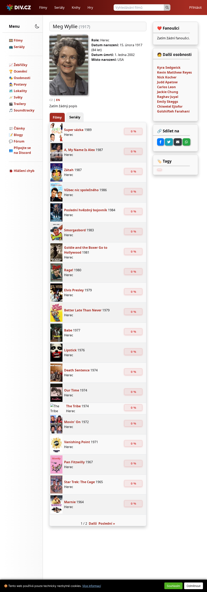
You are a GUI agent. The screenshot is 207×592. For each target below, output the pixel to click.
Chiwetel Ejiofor (170, 106)
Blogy (18, 135)
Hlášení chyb (24, 170)
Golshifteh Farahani (173, 111)
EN (58, 100)
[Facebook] (160, 142)
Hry (90, 7)
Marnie (70, 502)
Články (19, 128)
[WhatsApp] (186, 142)
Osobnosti (22, 78)
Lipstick (70, 350)
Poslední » (106, 523)
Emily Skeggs (167, 101)
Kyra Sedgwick (169, 67)
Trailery (20, 104)
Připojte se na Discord (22, 150)
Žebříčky (20, 65)
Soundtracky (24, 110)
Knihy (76, 7)
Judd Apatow (167, 82)
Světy (18, 97)
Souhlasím (173, 586)
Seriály (59, 7)
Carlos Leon (166, 87)
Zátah (69, 170)
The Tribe (73, 406)
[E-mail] (178, 142)
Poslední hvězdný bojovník (85, 210)
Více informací (91, 586)
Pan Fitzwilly (74, 462)
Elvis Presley (74, 290)
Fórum (19, 141)
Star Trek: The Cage (79, 482)
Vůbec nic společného (81, 190)
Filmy (43, 7)
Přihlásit (195, 7)
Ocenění (20, 71)
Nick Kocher (166, 77)
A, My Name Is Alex (79, 150)
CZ (51, 100)
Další (93, 523)
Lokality (20, 91)
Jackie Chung (167, 92)
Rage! (68, 270)
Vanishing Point (77, 442)
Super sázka (73, 130)
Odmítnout (194, 586)
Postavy (20, 84)
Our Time (71, 390)
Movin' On (72, 422)
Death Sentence (77, 370)
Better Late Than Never (82, 310)
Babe (68, 330)
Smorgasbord (75, 230)
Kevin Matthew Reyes (174, 72)
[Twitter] (169, 142)
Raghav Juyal (167, 96)
